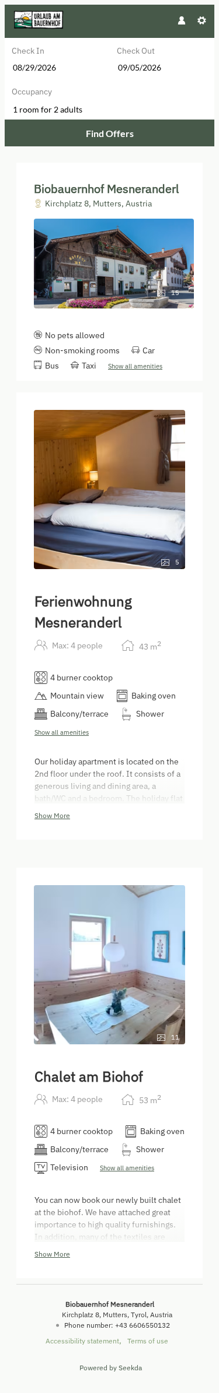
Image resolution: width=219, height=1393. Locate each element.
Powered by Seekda (110, 1367)
